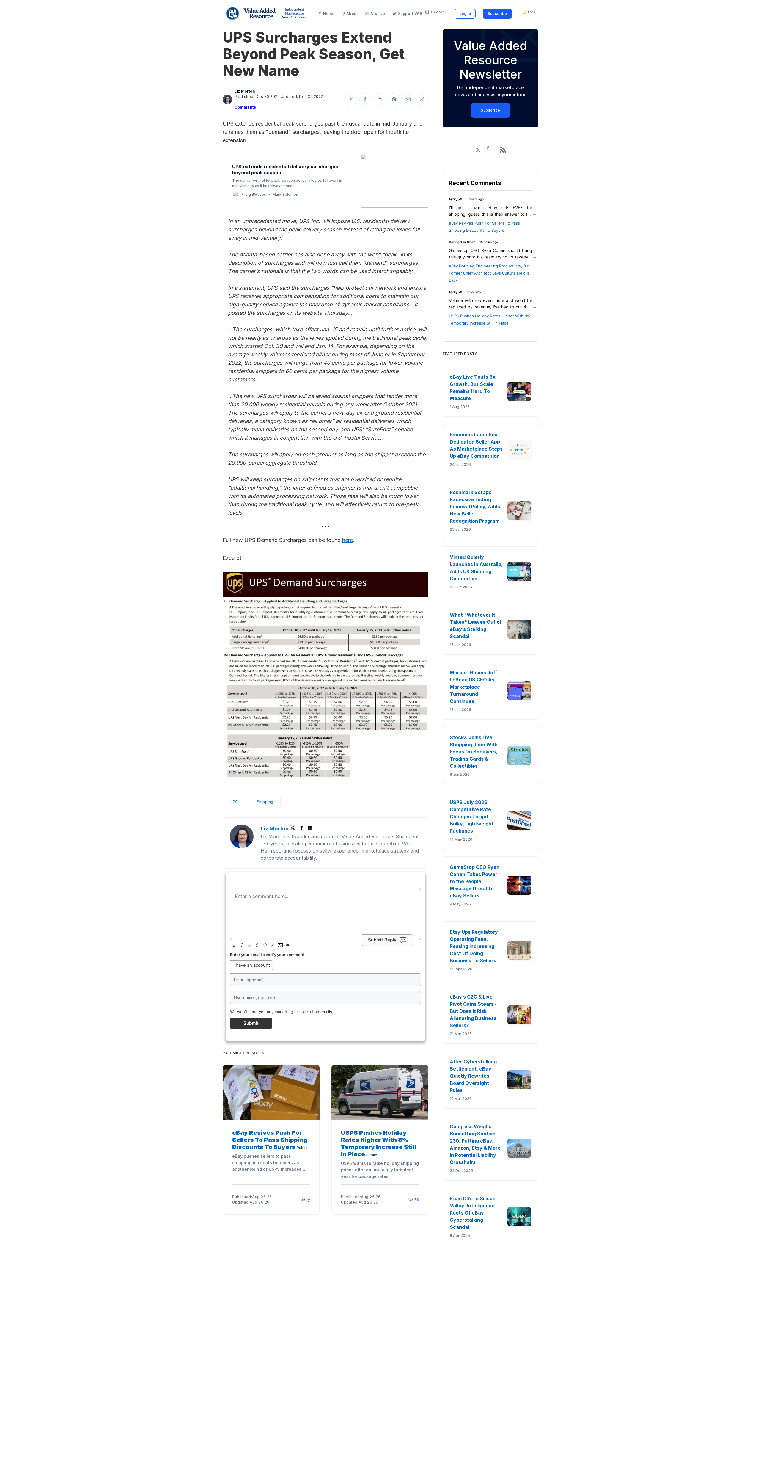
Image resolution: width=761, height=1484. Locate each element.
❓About (350, 13)
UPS (234, 802)
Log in (465, 13)
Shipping (265, 802)
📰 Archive (375, 13)
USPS (413, 1199)
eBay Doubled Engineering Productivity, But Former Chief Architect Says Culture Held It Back (489, 273)
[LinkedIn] (310, 828)
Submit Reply (382, 940)
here (347, 540)
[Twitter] (294, 828)
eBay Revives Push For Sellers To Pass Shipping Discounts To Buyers (269, 1140)
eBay (305, 1199)
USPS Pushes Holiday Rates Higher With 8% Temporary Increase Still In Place (378, 1143)
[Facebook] (302, 828)
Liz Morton (245, 91)
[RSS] (503, 150)
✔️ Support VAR (407, 13)
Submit (251, 1023)
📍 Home (325, 13)
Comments (245, 107)
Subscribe (497, 13)
